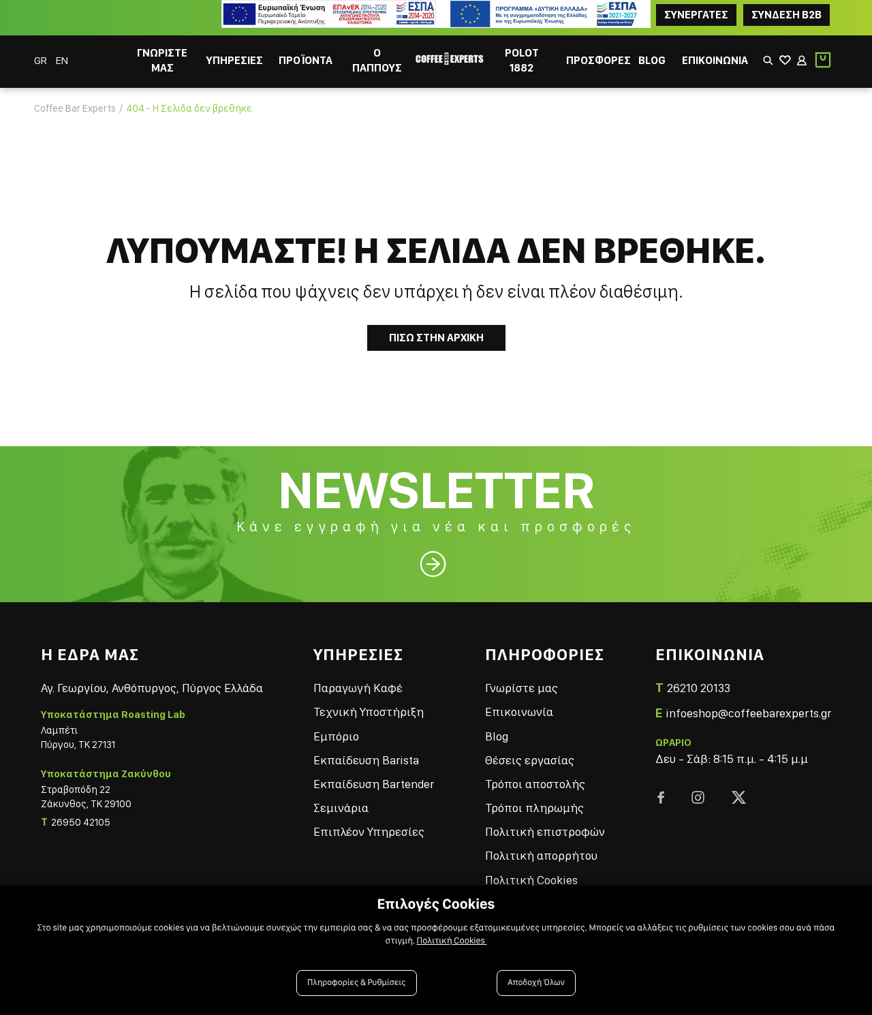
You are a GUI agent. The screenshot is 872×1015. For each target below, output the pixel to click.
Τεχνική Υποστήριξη (368, 711)
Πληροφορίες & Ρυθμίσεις (356, 983)
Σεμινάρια (341, 807)
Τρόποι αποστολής (535, 784)
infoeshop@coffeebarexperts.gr (748, 713)
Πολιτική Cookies (531, 880)
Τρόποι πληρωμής (534, 807)
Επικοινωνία (519, 711)
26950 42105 (80, 822)
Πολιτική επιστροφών (545, 831)
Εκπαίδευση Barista (366, 760)
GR (41, 60)
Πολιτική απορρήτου (541, 855)
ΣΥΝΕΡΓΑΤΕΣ (696, 14)
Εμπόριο (336, 736)
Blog (496, 736)
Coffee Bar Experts (75, 108)
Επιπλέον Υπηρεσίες (368, 831)
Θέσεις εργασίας (529, 760)
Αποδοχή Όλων (536, 983)
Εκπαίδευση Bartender (373, 784)
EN (62, 60)
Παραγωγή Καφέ (358, 688)
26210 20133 (698, 688)
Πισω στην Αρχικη (436, 337)
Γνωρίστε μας (521, 688)
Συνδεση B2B (786, 14)
